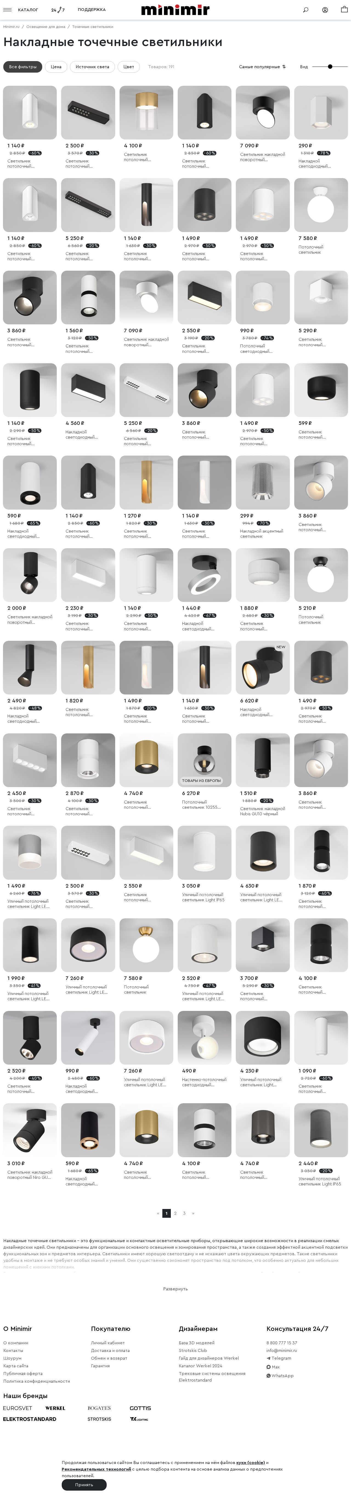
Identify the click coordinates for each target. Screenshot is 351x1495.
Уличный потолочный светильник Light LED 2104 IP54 (261, 898)
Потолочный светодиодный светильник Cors (256, 349)
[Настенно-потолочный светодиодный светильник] (204, 1038)
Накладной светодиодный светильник (313, 164)
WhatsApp (282, 1376)
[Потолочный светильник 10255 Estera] (204, 760)
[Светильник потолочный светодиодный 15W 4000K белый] (263, 575)
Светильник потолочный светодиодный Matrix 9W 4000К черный (261, 996)
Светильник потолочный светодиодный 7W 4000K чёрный (317, 435)
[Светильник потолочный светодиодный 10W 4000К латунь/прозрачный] (146, 112)
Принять (84, 1485)
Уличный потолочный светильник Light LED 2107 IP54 (28, 904)
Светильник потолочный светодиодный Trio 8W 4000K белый (26, 256)
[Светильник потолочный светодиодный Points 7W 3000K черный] (321, 667)
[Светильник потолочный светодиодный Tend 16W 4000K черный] (88, 205)
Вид (304, 67)
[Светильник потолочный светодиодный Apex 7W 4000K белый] (204, 482)
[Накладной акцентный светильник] (263, 482)
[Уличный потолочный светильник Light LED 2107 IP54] (30, 852)
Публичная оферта (23, 1373)
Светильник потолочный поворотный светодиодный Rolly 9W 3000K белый (318, 527)
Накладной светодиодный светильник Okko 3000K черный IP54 (259, 712)
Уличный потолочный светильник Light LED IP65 (28, 996)
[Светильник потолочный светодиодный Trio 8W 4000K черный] (88, 482)
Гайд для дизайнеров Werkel (209, 1358)
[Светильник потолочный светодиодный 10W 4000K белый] (146, 575)
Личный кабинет (108, 1343)
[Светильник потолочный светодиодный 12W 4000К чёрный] (321, 852)
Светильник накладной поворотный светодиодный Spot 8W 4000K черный (29, 620)
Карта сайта (15, 1366)
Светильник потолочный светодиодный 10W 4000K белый (143, 626)
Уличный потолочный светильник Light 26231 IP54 (260, 1082)
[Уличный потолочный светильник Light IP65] (204, 852)
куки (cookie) (250, 1462)
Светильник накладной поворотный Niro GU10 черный (29, 1175)
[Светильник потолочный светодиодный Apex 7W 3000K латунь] (146, 482)
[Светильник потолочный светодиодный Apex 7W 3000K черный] (204, 667)
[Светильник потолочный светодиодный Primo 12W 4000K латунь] (146, 1130)
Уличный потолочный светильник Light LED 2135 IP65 (86, 990)
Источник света (92, 67)
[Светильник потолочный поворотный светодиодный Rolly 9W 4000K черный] (30, 297)
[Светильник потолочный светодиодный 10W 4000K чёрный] (30, 390)
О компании (15, 1343)
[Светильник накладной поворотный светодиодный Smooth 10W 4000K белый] (146, 297)
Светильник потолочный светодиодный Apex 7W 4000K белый (202, 534)
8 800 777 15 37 (282, 1343)
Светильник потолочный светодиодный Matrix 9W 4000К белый (320, 342)
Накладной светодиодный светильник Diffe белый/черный (82, 1089)
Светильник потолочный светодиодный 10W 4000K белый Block (85, 626)
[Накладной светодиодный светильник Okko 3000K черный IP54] (263, 667)
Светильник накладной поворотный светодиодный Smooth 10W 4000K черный (262, 157)
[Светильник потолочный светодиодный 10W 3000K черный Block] (204, 297)
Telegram (281, 1358)
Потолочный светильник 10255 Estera (199, 805)
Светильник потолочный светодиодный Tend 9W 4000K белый (86, 904)
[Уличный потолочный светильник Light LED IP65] (30, 945)
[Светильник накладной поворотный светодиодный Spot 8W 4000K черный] (30, 575)
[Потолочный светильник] (321, 205)
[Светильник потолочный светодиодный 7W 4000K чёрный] (321, 390)
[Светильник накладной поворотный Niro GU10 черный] (30, 1130)
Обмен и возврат (109, 1358)
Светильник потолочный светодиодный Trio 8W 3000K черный (200, 164)
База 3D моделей (196, 1343)
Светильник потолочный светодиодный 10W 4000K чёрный (26, 441)
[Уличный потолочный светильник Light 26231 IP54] (263, 1038)
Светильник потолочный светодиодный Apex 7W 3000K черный (202, 719)
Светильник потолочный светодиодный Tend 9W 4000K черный (86, 164)
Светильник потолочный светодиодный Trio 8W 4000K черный (84, 534)
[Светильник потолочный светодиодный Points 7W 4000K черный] (204, 205)
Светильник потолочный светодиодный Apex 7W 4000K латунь (86, 712)
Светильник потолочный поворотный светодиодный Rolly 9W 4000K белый (318, 805)
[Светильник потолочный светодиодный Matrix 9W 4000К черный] (263, 945)
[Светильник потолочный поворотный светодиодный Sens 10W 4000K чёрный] (30, 1038)
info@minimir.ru (282, 1350)
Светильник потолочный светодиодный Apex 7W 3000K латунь (144, 534)
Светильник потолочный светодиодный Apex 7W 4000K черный (144, 256)
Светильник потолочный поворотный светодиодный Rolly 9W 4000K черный (27, 342)
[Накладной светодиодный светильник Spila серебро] (204, 575)
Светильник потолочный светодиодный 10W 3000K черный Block (202, 349)
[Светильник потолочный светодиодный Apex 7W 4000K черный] (146, 205)
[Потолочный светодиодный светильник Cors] (263, 297)
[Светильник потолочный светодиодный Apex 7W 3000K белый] (146, 667)
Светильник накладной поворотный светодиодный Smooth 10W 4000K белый (146, 342)
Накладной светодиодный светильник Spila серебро (198, 626)
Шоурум (12, 1358)
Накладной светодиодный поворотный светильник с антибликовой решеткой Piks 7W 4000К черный (25, 719)
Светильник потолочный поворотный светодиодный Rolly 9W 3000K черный (201, 435)
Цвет (128, 67)
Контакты (13, 1350)
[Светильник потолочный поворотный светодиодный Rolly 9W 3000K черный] (204, 390)
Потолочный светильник (311, 250)
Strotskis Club (193, 1350)
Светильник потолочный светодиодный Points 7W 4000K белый (261, 441)
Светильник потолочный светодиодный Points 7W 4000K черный (203, 256)
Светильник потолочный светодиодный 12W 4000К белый (85, 812)
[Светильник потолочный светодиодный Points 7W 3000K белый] (263, 205)
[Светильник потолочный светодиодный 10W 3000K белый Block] (146, 852)
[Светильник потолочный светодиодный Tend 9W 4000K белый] (88, 852)
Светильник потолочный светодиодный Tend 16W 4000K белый (144, 441)
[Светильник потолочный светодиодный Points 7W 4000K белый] (263, 390)
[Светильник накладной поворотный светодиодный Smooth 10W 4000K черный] (263, 112)
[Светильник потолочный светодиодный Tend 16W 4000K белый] (146, 390)
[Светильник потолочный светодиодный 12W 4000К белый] (88, 760)
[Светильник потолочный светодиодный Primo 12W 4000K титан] (263, 1130)
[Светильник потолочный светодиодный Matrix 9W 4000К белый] (321, 297)
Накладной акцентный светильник (261, 534)
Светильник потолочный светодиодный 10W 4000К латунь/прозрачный (143, 157)
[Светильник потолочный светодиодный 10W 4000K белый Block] (88, 575)
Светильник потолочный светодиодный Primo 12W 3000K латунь (144, 805)
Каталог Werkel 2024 (200, 1366)
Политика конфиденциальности (36, 1381)
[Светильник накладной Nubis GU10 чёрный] (263, 760)
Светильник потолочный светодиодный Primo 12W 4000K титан (260, 1175)
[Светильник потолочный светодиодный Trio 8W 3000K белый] (30, 112)
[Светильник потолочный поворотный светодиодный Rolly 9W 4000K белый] (321, 760)
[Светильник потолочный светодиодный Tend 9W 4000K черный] (88, 112)
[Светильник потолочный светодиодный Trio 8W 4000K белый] (30, 205)
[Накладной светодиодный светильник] (321, 112)
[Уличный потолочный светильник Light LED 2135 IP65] (88, 945)
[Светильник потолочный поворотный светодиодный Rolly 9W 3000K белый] (321, 482)
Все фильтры (22, 67)
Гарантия (100, 1366)
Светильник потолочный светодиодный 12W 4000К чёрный (318, 904)
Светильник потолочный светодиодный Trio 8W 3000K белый (26, 164)
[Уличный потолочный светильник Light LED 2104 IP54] (263, 852)
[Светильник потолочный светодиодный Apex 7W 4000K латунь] (88, 667)
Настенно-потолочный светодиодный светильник (204, 1082)
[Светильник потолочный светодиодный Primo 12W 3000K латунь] (146, 760)
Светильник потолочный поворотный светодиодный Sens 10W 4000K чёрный (27, 1089)
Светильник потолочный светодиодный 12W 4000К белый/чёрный (88, 349)
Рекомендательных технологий (96, 1469)
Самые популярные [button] (263, 67)
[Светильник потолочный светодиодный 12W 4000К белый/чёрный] (88, 297)
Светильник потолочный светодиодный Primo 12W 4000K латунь (144, 1175)
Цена (56, 67)
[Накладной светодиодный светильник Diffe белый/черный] (88, 1038)
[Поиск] (305, 10)
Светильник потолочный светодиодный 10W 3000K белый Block (143, 898)
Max (275, 1367)
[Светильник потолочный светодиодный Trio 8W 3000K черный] (204, 112)
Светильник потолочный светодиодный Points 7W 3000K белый (261, 256)
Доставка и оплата (110, 1350)
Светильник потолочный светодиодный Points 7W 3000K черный (320, 719)
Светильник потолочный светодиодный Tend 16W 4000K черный (86, 256)
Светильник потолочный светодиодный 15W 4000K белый (259, 626)
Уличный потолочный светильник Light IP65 (203, 897)
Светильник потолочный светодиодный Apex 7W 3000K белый (144, 719)
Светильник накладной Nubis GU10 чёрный (262, 811)
